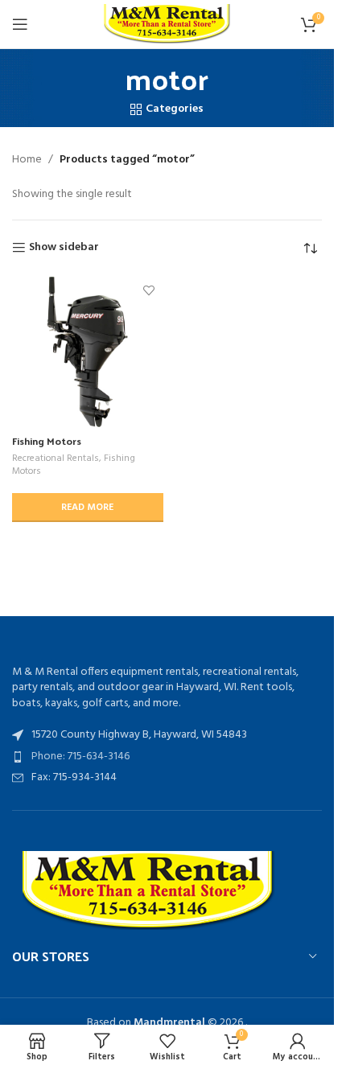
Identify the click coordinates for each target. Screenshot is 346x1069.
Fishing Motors (46, 440)
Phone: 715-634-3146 (80, 756)
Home (27, 160)
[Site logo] (167, 24)
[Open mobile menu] (20, 24)
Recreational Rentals (55, 458)
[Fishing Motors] (87, 352)
